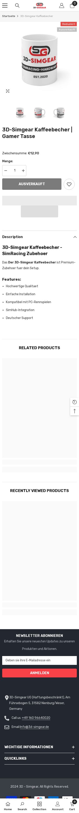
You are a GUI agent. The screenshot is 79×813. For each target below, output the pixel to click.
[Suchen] (17, 5)
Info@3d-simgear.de (34, 727)
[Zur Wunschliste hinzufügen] (69, 184)
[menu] (4, 5)
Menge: (7, 161)
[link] (39, 462)
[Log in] (61, 5)
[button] (39, 211)
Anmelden (39, 673)
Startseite (8, 16)
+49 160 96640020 (36, 718)
